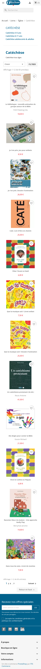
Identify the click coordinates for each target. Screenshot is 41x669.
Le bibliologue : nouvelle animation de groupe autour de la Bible (20, 105)
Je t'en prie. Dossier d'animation (20, 190)
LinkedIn (22, 629)
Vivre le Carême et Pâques (20, 480)
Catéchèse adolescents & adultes (20, 39)
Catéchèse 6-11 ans (14, 36)
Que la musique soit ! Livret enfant (20, 311)
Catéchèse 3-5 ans (13, 33)
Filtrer (32, 64)
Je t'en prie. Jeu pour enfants (20, 150)
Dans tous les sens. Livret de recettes (20, 566)
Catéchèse (13, 28)
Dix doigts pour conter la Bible (20, 436)
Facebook (4, 629)
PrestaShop (22, 664)
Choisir (14, 64)
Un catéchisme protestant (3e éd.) (20, 392)
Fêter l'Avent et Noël (20, 271)
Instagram (16, 629)
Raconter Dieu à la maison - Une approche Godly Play (20, 521)
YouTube (10, 629)
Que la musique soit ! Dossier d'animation (20, 352)
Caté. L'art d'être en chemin (20, 231)
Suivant (32, 583)
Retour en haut (27, 589)
